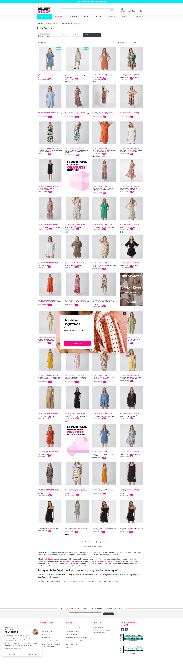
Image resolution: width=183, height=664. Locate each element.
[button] (124, 313)
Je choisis (12, 654)
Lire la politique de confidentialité (12, 648)
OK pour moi (32, 654)
